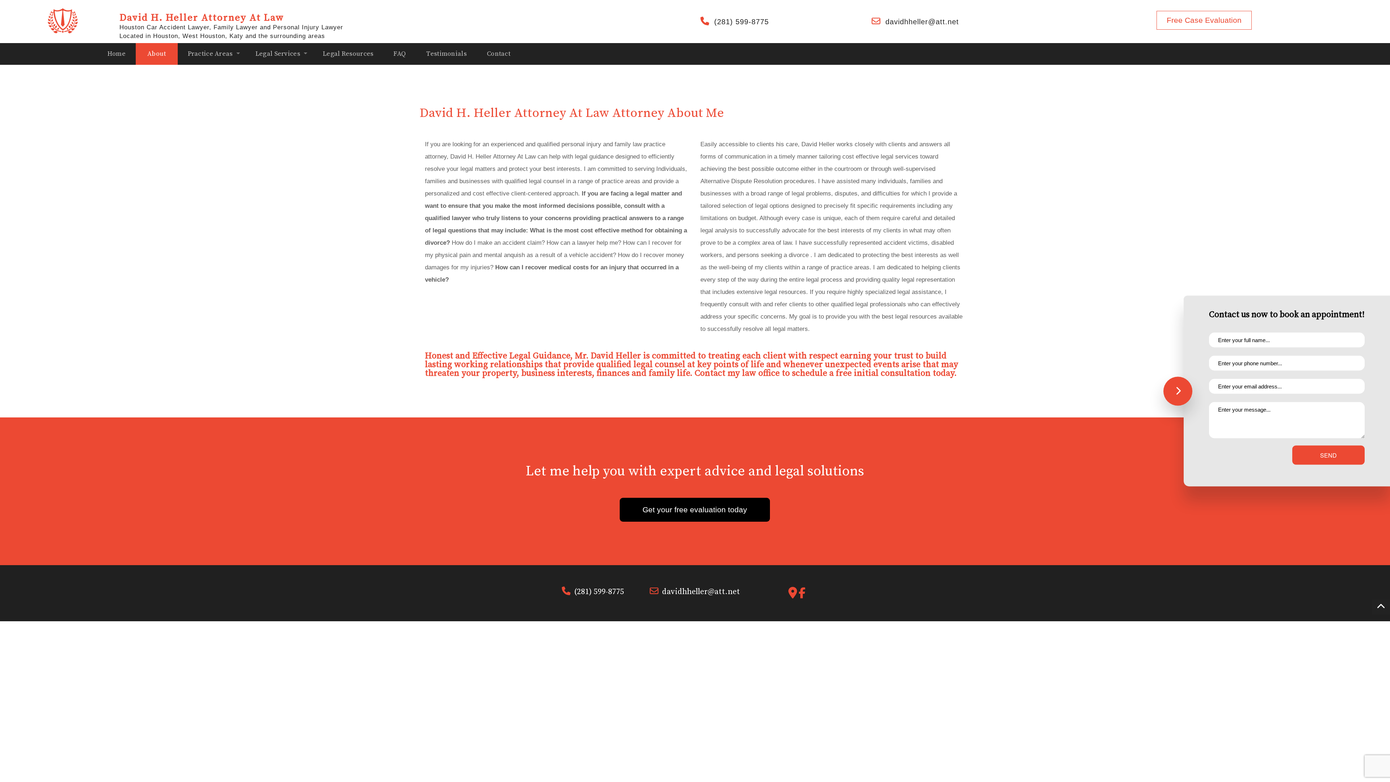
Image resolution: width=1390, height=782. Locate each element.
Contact (498, 54)
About (156, 54)
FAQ (399, 54)
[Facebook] (802, 595)
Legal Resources (348, 54)
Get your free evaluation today (695, 509)
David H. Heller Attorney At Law (201, 17)
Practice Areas (210, 54)
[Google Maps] (792, 595)
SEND (1328, 455)
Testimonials (446, 54)
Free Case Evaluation (1204, 20)
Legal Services (278, 54)
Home (117, 54)
